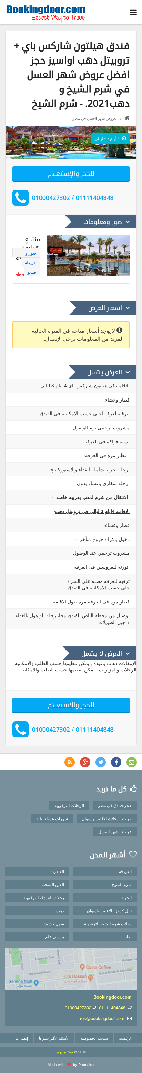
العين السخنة (53, 884)
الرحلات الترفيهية (69, 805)
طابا (128, 936)
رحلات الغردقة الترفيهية (43, 897)
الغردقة (125, 871)
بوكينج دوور (64, 1051)
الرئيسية (125, 1038)
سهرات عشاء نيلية (52, 818)
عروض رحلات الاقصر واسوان (107, 818)
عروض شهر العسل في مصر (94, 118)
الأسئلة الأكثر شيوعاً (54, 1038)
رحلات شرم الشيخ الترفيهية (108, 923)
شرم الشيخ (122, 884)
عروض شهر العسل (115, 831)
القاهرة (58, 871)
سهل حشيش (53, 923)
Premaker (86, 1064)
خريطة (30, 262)
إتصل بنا (22, 1038)
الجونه (126, 897)
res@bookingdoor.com (102, 1018)
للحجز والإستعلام (71, 173)
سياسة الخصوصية (94, 1038)
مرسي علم (54, 936)
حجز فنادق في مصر (115, 805)
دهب (60, 910)
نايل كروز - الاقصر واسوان (109, 910)
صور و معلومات (28, 253)
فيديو (32, 272)
